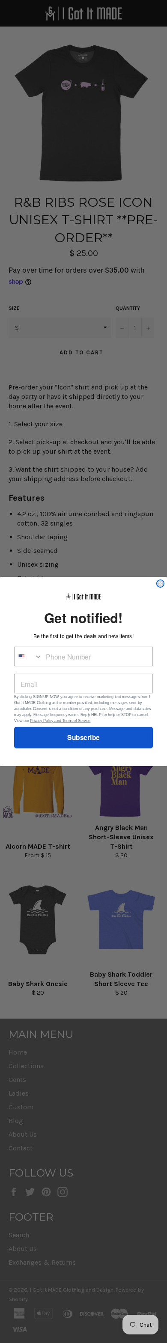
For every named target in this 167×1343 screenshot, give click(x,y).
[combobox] (28, 656)
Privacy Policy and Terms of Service (60, 721)
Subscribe (83, 738)
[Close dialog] (160, 583)
